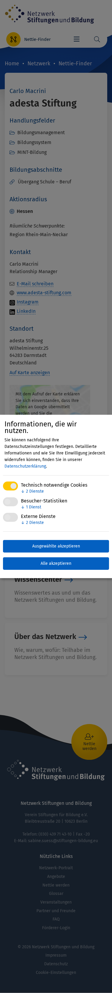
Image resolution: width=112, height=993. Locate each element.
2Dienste (32, 491)
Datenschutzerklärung (25, 466)
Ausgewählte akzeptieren (56, 546)
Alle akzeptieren (56, 563)
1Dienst (31, 506)
